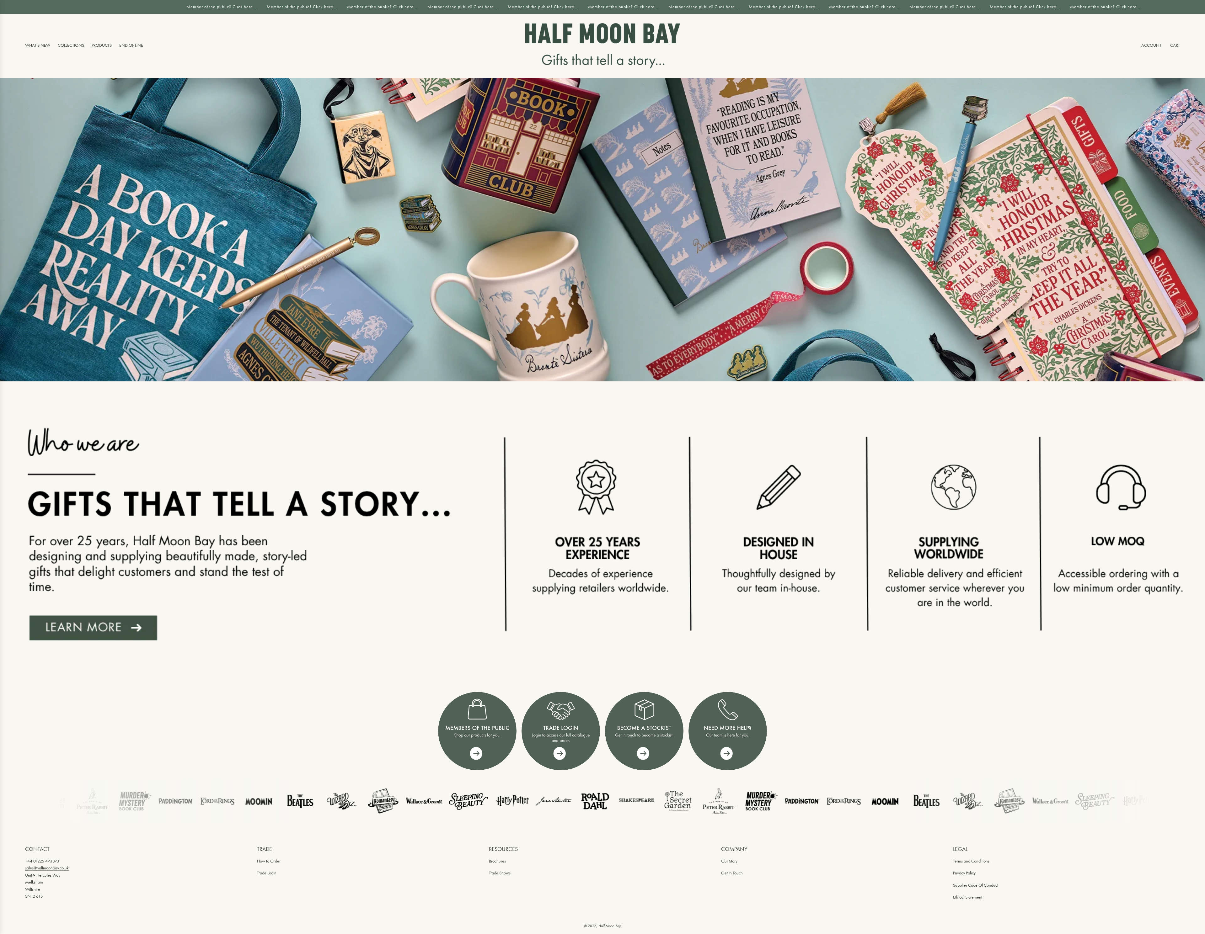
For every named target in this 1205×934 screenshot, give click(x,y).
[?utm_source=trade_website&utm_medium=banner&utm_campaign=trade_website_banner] (477, 731)
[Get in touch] (727, 731)
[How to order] (644, 731)
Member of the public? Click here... (217, 6)
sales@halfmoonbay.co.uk (47, 868)
